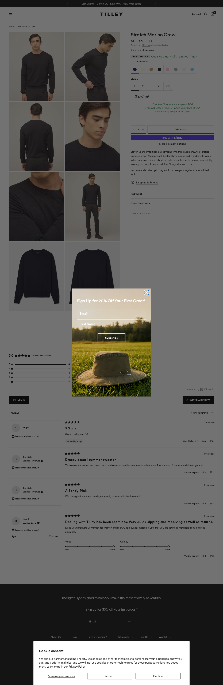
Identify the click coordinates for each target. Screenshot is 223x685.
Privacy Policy (77, 666)
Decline (158, 676)
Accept (109, 676)
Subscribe (111, 337)
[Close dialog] (146, 292)
